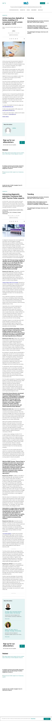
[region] (26, 719)
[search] (5, 3)
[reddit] (15, 38)
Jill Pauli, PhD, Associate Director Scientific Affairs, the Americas (13, 612)
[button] (3, 3)
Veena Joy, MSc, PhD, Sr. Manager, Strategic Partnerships (13, 630)
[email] (17, 38)
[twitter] (13, 38)
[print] (24, 38)
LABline (13, 30)
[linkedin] (11, 38)
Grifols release (5, 116)
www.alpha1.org (12, 114)
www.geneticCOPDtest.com (8, 110)
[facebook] (9, 38)
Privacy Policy (33, 718)
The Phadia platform (6, 533)
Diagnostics (4, 15)
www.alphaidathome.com (7, 106)
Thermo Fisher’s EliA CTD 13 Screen (10, 282)
